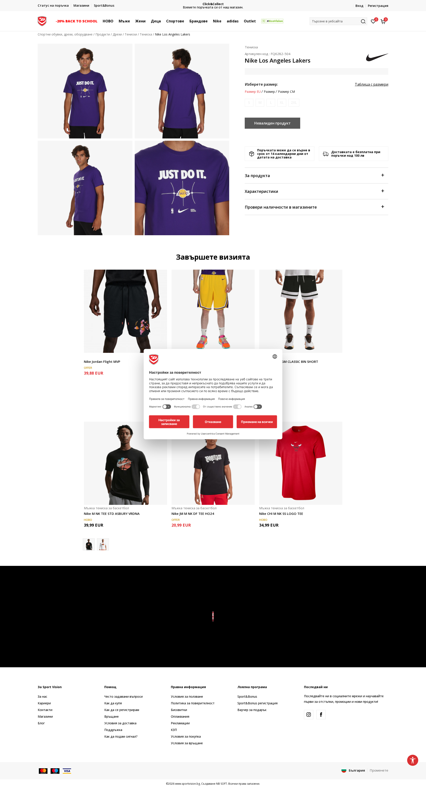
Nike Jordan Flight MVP (102, 361)
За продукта (257, 175)
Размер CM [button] (286, 91)
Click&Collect (213, 4)
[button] (99, 21)
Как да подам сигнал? (121, 736)
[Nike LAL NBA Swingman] (213, 311)
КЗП (174, 730)
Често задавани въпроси (123, 696)
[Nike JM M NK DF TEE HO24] (213, 463)
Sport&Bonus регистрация (257, 703)
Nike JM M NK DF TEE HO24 (193, 513)
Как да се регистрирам (121, 710)
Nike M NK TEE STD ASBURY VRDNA (112, 513)
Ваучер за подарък (251, 710)
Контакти (45, 710)
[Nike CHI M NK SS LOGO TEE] (300, 463)
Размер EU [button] (253, 91)
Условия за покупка (186, 736)
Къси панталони (96, 356)
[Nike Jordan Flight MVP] (125, 311)
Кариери (44, 703)
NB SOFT (221, 784)
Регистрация (378, 6)
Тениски (131, 34)
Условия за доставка (120, 723)
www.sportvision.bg (187, 784)
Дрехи (117, 34)
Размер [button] (269, 91)
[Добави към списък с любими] (161, 347)
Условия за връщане (187, 743)
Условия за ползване (187, 696)
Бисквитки (179, 710)
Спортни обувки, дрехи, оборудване (65, 34)
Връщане (111, 716)
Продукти (102, 34)
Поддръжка (113, 730)
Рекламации (180, 723)
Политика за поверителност (193, 703)
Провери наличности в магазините (281, 207)
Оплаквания (180, 716)
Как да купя (113, 703)
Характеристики (261, 191)
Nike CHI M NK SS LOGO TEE (281, 513)
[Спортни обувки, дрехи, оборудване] (42, 20)
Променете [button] (379, 770)
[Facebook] (321, 714)
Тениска (146, 34)
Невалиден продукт (272, 123)
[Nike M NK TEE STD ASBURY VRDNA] (125, 463)
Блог (41, 723)
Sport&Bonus (247, 696)
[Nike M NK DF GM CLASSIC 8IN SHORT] (300, 311)
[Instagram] (308, 714)
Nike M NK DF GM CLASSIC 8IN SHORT (288, 361)
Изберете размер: (261, 84)
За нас (42, 696)
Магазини (45, 716)
